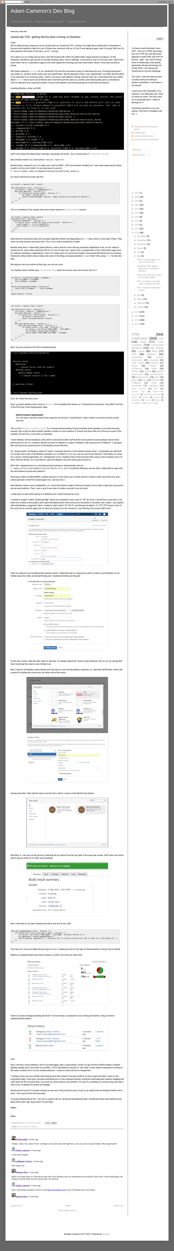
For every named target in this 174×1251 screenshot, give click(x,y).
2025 (137, 197)
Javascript (22, 1127)
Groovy (146, 397)
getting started (71, 209)
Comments (140, 155)
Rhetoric (151, 354)
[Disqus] (67, 1167)
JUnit (141, 403)
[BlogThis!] (48, 1123)
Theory (135, 366)
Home (67, 1206)
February (141, 303)
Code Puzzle (138, 363)
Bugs (143, 341)
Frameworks (137, 357)
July (139, 252)
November (142, 240)
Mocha (19, 80)
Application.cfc (142, 377)
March (140, 299)
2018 (137, 225)
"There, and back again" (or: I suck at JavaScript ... (149, 260)
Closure (152, 366)
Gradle (134, 403)
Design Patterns (139, 389)
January (140, 307)
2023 (137, 205)
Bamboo (49, 404)
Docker (148, 371)
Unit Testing (32, 1127)
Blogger (106, 1234)
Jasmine (33, 71)
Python (134, 397)
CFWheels (136, 383)
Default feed (139, 132)
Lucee (141, 351)
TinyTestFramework (152, 394)
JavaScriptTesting (48, 270)
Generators (136, 400)
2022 (137, 209)
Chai (86, 239)
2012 (137, 324)
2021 (137, 213)
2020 (137, 217)
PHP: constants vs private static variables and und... (149, 282)
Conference (137, 368)
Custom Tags (138, 391)
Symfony (154, 363)
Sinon (108, 256)
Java (144, 380)
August (140, 248)
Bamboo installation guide (33, 428)
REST (156, 389)
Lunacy (148, 400)
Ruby (157, 377)
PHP (161, 338)
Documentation (156, 374)
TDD (134, 354)
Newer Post (16, 1206)
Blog (154, 351)
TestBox (135, 371)
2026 (137, 193)
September (142, 244)
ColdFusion (140, 338)
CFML (136, 334)
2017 (137, 229)
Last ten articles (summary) (146, 139)
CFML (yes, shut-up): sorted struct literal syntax (149, 276)
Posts (138, 150)
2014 (137, 316)
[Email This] (46, 1123)
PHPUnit (155, 380)
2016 (137, 233)
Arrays (134, 380)
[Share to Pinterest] (55, 1123)
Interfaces (153, 385)
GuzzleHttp (137, 385)
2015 (137, 312)
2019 (137, 221)
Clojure (157, 397)
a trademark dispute (98, 154)
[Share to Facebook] (53, 1123)
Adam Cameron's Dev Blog (43, 11)
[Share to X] (51, 1123)
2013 (137, 320)
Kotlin (154, 368)
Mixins (157, 400)
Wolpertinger (150, 403)
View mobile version (67, 1210)
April (139, 295)
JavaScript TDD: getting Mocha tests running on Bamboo (148, 268)
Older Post (118, 1206)
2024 (137, 201)
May (139, 256)
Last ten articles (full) (143, 136)
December (142, 236)
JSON (153, 383)
